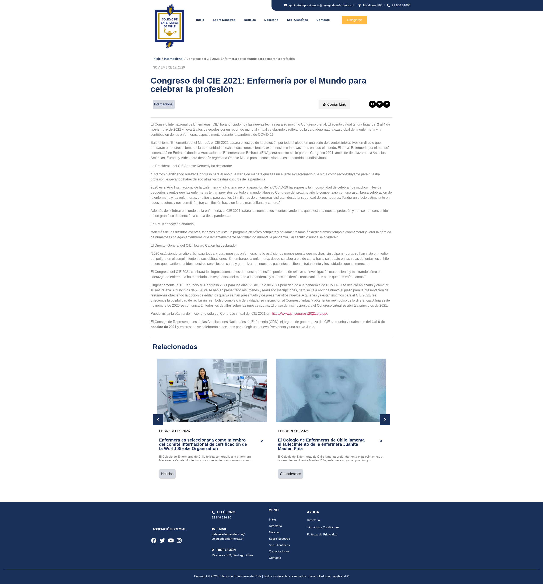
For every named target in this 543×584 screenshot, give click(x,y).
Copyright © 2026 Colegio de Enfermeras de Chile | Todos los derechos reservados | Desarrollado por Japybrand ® (271, 576)
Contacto (323, 19)
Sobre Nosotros (224, 19)
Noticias (250, 19)
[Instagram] (179, 540)
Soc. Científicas (279, 545)
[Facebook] (154, 540)
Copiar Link (336, 104)
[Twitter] (162, 540)
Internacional (173, 58)
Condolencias (290, 474)
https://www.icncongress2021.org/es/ (299, 313)
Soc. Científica (297, 19)
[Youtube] (171, 540)
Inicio (200, 19)
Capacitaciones (279, 551)
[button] (372, 104)
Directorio (271, 19)
